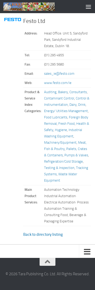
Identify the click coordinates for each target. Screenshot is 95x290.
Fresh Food (66, 124)
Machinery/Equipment (60, 142)
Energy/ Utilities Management (66, 111)
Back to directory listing (43, 234)
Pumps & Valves (76, 155)
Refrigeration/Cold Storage (63, 161)
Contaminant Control (59, 98)
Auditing (50, 92)
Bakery (63, 92)
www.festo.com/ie (58, 83)
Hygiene (61, 130)
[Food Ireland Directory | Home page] (37, 6)
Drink (82, 105)
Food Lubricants (55, 117)
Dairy (73, 105)
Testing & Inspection (59, 168)
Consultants (78, 92)
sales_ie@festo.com (59, 74)
